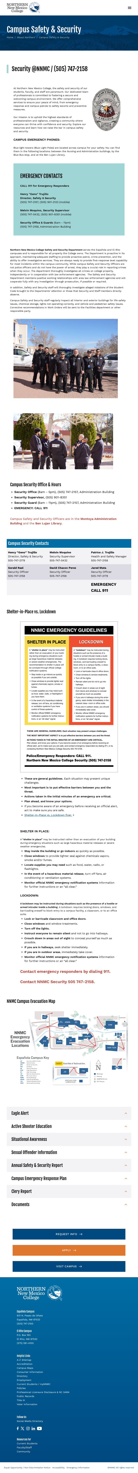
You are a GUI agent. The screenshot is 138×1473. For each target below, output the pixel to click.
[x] (22, 1428)
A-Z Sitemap (24, 1360)
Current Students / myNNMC (33, 1384)
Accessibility (58, 1467)
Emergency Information (78, 1467)
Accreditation (24, 1364)
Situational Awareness (29, 1139)
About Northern (26, 37)
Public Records (25, 1396)
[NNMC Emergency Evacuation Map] (69, 1048)
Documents (20, 1204)
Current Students (27, 1443)
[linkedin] (33, 1428)
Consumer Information (30, 1372)
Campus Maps (25, 1368)
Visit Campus (66, 1266)
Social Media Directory (30, 1421)
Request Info (66, 1234)
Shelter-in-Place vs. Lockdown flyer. (48, 815)
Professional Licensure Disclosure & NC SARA (43, 1392)
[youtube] (39, 1428)
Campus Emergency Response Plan (38, 1178)
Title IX (21, 1400)
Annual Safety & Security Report (37, 1165)
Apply (66, 1250)
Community (23, 1451)
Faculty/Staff (24, 1447)
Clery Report (21, 1191)
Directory (22, 1376)
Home (10, 37)
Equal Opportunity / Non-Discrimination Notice (27, 1467)
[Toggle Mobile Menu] (129, 8)
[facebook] (18, 1428)
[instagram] (28, 1428)
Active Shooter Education (31, 1126)
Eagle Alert (20, 1113)
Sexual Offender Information (34, 1152)
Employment (24, 1380)
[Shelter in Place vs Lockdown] (69, 697)
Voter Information (27, 1404)
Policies (21, 1388)
